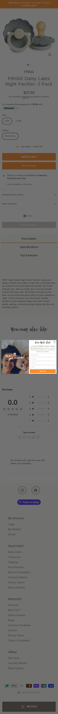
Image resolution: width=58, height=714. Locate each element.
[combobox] (42, 367)
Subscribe (43, 371)
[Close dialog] (54, 342)
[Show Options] (54, 367)
